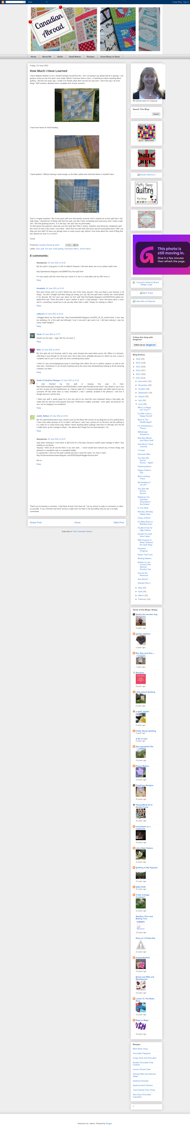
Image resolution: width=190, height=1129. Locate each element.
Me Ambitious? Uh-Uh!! (144, 483)
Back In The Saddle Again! (145, 421)
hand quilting (58, 249)
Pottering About (144, 466)
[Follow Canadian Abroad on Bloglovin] (145, 346)
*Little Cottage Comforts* (142, 896)
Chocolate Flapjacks (142, 1053)
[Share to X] (72, 245)
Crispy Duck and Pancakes (144, 1058)
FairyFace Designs (144, 785)
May (140, 588)
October (142, 389)
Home (33, 57)
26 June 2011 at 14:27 (57, 439)
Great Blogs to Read (110, 57)
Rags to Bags (142, 1020)
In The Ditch (143, 508)
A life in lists (141, 739)
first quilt (48, 249)
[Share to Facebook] (74, 245)
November (143, 385)
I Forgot (141, 450)
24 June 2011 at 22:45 (59, 416)
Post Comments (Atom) (82, 531)
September (143, 393)
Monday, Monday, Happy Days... (145, 513)
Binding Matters (144, 558)
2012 (138, 374)
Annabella (41, 288)
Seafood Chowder (141, 1081)
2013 (138, 370)
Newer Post (35, 522)
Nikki (39, 350)
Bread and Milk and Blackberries (145, 978)
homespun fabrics (72, 249)
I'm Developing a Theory (145, 427)
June (140, 404)
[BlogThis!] (69, 245)
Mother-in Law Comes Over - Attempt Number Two (145, 565)
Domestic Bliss (144, 454)
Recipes (90, 57)
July (140, 400)
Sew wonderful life (144, 746)
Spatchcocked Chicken (143, 1085)
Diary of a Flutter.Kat (145, 938)
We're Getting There (144, 477)
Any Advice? (143, 579)
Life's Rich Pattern (144, 848)
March (141, 595)
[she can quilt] (146, 227)
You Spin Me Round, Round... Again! (145, 460)
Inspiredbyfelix (143, 957)
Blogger (109, 1123)
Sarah (39, 334)
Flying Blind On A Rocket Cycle (144, 806)
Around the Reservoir (143, 574)
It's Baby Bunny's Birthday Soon (145, 523)
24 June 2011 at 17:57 (51, 334)
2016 (138, 359)
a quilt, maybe (142, 711)
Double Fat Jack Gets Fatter (145, 535)
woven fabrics (85, 249)
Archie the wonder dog (146, 614)
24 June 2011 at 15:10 (55, 288)
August (141, 396)
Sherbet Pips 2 (144, 583)
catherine (41, 314)
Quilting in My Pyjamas (147, 867)
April (140, 591)
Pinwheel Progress (143, 549)
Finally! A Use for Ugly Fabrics (145, 529)
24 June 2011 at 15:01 (57, 263)
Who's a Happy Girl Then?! (144, 408)
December (143, 381)
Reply (39, 280)
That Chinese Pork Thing (144, 1090)
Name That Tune (145, 555)
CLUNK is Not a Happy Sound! (145, 414)
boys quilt (40, 249)
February (142, 599)
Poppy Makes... (143, 766)
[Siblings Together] (146, 142)
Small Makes (75, 57)
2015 (138, 363)
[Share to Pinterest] (77, 245)
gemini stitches (143, 634)
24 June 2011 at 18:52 (51, 350)
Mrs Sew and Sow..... (145, 653)
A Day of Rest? (144, 518)
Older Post (118, 522)
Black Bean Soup (140, 1049)
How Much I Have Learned (145, 445)
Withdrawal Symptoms (143, 433)
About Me (46, 57)
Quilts (60, 57)
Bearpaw (140, 673)
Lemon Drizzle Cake (142, 1069)
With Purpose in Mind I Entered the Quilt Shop (145, 542)
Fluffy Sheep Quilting (146, 731)
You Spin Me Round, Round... (143, 491)
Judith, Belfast (43, 416)
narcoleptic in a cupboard (143, 827)
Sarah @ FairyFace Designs (48, 380)
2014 (138, 367)
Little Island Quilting (145, 692)
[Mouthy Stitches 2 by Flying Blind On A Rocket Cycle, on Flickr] (147, 175)
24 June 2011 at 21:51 (70, 380)
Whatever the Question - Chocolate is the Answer (144, 500)
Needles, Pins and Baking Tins (144, 917)
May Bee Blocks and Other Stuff (145, 439)
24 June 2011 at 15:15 (54, 314)
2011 (138, 378)
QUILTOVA (141, 887)
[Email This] (66, 245)
